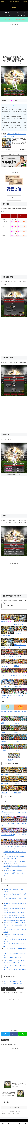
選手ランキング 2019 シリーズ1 (13, 981)
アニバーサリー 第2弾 (7, 675)
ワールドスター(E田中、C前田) (12, 963)
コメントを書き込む (14, 1107)
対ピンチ (21, 992)
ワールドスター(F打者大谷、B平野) (13, 922)
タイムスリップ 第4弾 (7, 835)
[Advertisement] (14, 39)
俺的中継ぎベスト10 (20, 712)
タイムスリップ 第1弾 (20, 846)
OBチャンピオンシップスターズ (20, 646)
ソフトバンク (20, 987)
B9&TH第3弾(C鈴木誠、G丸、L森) (13, 913)
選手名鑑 (13, 990)
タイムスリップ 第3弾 (20, 835)
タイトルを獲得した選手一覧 (12, 958)
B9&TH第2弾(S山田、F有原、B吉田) (14, 917)
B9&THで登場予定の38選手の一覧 (13, 915)
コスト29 (5, 992)
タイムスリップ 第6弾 (7, 823)
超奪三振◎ (5, 995)
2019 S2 (4, 987)
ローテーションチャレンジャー (7, 697)
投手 (8, 990)
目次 (12, 198)
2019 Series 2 (12, 987)
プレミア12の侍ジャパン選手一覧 (13, 960)
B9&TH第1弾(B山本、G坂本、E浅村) (14, 920)
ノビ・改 (11, 992)
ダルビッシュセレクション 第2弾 (7, 813)
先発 (4, 990)
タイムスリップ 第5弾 (20, 823)
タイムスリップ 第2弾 (7, 846)
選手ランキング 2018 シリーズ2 (13, 984)
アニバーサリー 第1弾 (20, 675)
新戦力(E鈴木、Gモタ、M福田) (12, 870)
